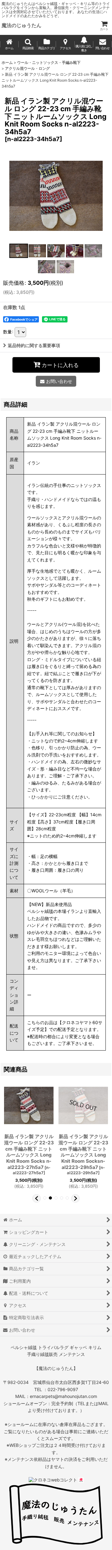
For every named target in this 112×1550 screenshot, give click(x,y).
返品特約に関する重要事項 (34, 345)
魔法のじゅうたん (21, 25)
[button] (28, 45)
